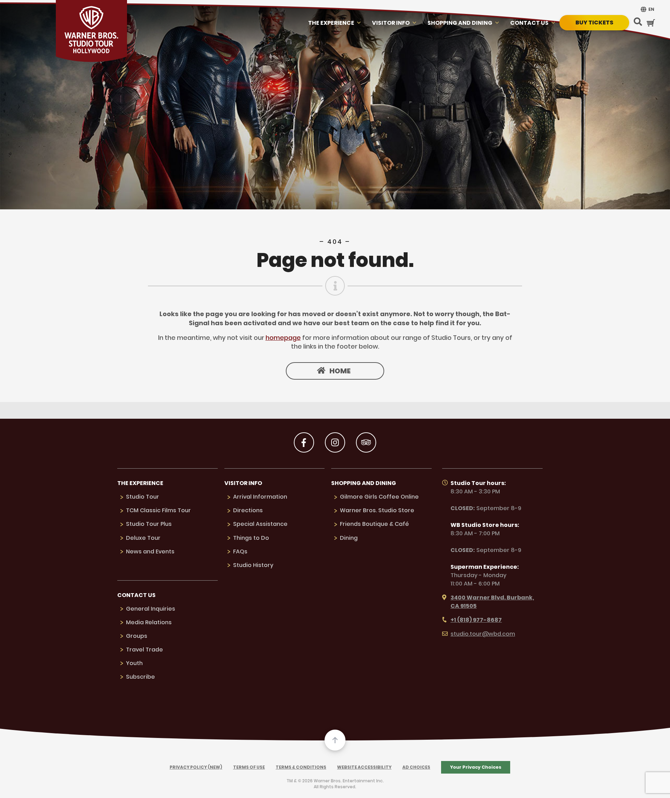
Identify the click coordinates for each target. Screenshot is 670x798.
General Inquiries (150, 609)
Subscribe (140, 677)
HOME (340, 371)
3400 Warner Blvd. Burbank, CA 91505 (492, 602)
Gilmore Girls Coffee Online (379, 497)
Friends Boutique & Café (374, 524)
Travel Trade (144, 650)
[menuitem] (646, 9)
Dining (349, 538)
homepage (283, 337)
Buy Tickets (594, 22)
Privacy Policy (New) (196, 767)
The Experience (331, 23)
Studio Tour (142, 497)
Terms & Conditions (301, 767)
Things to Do (251, 538)
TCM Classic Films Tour (158, 510)
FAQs (240, 551)
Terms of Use (249, 767)
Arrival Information (260, 497)
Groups (136, 636)
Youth (134, 663)
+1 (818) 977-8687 (476, 620)
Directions (248, 510)
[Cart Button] (651, 22)
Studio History (253, 565)
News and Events (150, 551)
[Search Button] (638, 22)
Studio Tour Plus (149, 524)
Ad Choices (416, 767)
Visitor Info (391, 23)
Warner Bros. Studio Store (377, 510)
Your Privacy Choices (475, 767)
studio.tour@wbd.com (483, 634)
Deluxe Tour (143, 538)
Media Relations (149, 622)
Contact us (529, 23)
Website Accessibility (364, 767)
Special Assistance (260, 524)
